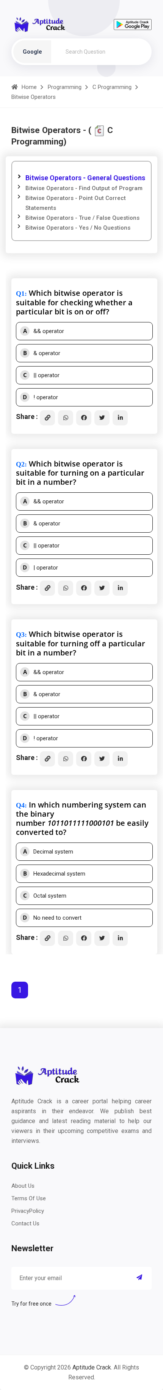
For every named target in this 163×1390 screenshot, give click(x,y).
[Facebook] (83, 417)
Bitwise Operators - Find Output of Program (84, 188)
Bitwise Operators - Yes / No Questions (77, 227)
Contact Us (25, 1223)
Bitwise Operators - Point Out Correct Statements (75, 203)
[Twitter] (102, 417)
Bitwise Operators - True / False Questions (82, 217)
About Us (22, 1185)
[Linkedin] (120, 417)
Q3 (20, 634)
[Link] (47, 417)
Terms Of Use (28, 1198)
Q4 (20, 805)
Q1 (20, 293)
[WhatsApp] (65, 417)
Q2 (20, 464)
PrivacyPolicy (27, 1211)
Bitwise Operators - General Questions (85, 178)
